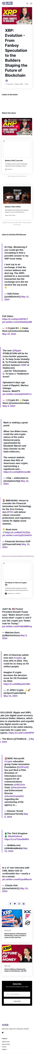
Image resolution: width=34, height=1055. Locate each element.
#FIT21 (10, 512)
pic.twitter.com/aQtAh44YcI (17, 394)
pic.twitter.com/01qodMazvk (17, 879)
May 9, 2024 (9, 406)
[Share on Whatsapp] (19, 904)
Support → (5, 1049)
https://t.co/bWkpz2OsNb (17, 684)
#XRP (23, 365)
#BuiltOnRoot (15, 836)
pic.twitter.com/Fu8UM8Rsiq (17, 626)
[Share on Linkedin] (23, 904)
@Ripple (16, 350)
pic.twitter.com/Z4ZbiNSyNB (17, 322)
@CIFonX (23, 767)
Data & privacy (6, 1044)
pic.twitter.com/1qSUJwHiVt (17, 535)
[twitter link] (3, 1033)
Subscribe (17, 1001)
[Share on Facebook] (10, 904)
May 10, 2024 (9, 334)
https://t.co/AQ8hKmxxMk (17, 472)
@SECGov (19, 784)
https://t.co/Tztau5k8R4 (16, 839)
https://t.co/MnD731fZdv (17, 532)
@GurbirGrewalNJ (14, 796)
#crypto (18, 658)
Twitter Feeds (5, 1041)
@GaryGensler (18, 787)
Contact (4, 1047)
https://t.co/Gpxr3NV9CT (15, 319)
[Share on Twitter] (15, 904)
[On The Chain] (6, 80)
